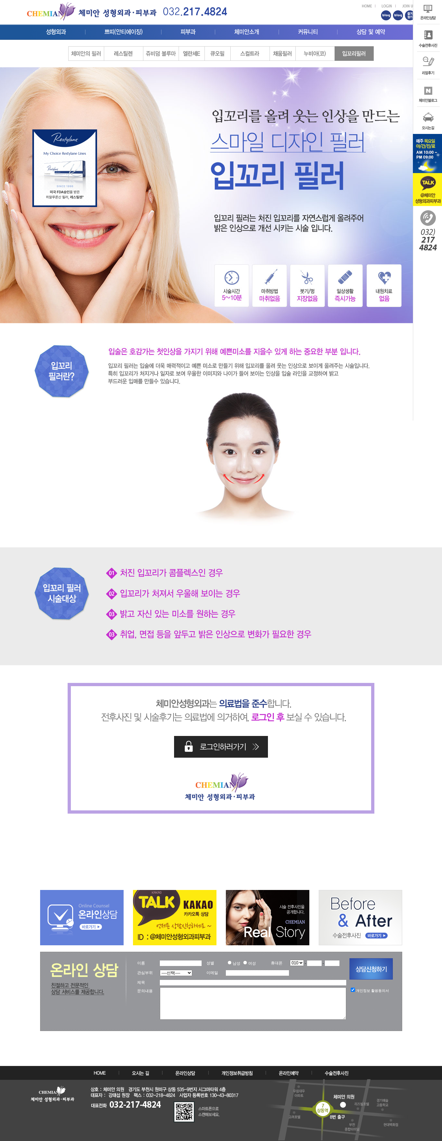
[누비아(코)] (315, 49)
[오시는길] (427, 109)
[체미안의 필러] (86, 49)
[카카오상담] (174, 892)
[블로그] (427, 82)
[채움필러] (282, 49)
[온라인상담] (82, 892)
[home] (195, 9)
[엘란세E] (191, 49)
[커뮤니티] (308, 30)
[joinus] (408, 7)
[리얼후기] (427, 54)
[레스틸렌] (123, 49)
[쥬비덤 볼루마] (161, 49)
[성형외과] (56, 30)
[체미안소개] (247, 30)
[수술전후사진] (427, 27)
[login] (389, 7)
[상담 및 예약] (371, 30)
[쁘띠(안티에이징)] (123, 30)
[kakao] (427, 175)
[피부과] (188, 30)
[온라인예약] (289, 1073)
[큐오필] (217, 49)
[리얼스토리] (267, 892)
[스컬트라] (250, 49)
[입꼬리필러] (354, 49)
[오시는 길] (140, 1073)
